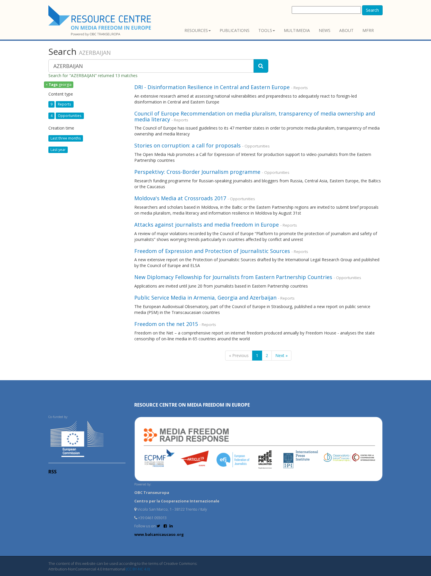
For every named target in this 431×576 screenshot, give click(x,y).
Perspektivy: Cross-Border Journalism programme (197, 171)
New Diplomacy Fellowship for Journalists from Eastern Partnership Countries (233, 277)
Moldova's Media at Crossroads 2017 (180, 198)
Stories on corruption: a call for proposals (187, 145)
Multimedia (297, 30)
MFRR (368, 30)
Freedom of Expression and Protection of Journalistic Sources (212, 250)
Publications (235, 30)
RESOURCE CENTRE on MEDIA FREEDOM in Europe (192, 405)
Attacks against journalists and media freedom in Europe (207, 224)
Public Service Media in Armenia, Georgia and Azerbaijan (205, 297)
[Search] (260, 66)
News (324, 30)
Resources (196, 30)
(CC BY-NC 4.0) (138, 569)
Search (372, 10)
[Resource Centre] (100, 20)
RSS (52, 471)
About (346, 30)
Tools (265, 30)
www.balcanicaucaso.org (159, 534)
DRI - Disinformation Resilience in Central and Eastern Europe (212, 87)
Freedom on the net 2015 (166, 323)
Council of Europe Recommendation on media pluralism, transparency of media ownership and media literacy (254, 116)
